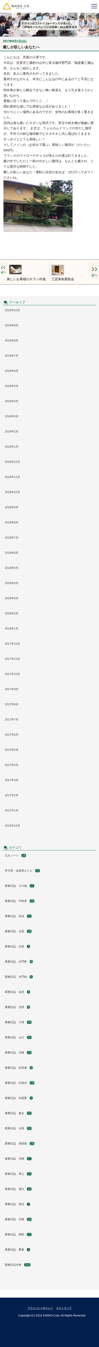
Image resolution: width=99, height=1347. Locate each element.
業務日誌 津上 (18, 1173)
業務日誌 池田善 (19, 1143)
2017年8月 (11, 704)
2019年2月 (11, 431)
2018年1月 (11, 628)
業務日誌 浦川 (18, 1189)
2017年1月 (11, 810)
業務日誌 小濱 (18, 1022)
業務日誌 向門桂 (18, 976)
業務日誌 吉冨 (18, 931)
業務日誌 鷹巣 (17, 1249)
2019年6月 (11, 371)
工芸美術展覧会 (63, 279)
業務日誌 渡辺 (17, 1204)
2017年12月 (12, 643)
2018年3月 (11, 598)
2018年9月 (11, 507)
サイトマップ (63, 1308)
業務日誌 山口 (18, 1037)
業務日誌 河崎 (18, 1158)
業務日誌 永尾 (18, 1128)
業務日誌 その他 (19, 885)
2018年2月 (11, 613)
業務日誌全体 (17, 1264)
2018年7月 (11, 537)
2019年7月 (11, 355)
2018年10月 (12, 492)
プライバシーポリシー (40, 1308)
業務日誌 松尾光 (19, 1082)
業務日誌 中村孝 (19, 901)
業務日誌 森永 (18, 1113)
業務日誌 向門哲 (18, 961)
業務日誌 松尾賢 (18, 1098)
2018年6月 (11, 552)
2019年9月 (11, 325)
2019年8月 (11, 340)
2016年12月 (12, 825)
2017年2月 (11, 795)
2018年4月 (11, 583)
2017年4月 (11, 765)
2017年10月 (12, 674)
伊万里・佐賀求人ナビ (22, 870)
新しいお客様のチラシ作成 (26, 279)
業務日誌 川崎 (18, 1052)
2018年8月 (11, 522)
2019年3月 (11, 416)
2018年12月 (12, 461)
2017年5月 (11, 749)
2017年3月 (11, 780)
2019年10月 (12, 310)
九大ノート (15, 855)
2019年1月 (11, 446)
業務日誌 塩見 (17, 992)
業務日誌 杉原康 (18, 1067)
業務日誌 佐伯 (18, 916)
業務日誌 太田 (17, 1007)
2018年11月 (12, 477)
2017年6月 (11, 734)
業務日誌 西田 (18, 1234)
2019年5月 (11, 386)
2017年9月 (11, 689)
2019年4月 (11, 401)
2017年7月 (11, 719)
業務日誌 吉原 (17, 946)
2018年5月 (11, 568)
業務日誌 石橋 (18, 1219)
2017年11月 (12, 659)
